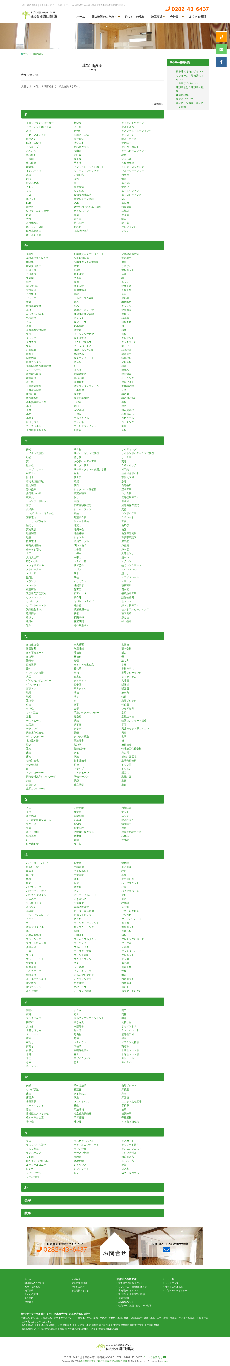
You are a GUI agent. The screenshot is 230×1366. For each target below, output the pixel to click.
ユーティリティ (35, 1105)
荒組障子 (126, 142)
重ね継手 (126, 258)
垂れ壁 (77, 668)
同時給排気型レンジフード (41, 776)
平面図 (125, 959)
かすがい (126, 266)
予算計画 (79, 1117)
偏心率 (125, 963)
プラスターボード (131, 951)
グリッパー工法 (82, 346)
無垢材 (77, 1034)
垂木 (28, 668)
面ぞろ (125, 1046)
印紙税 (30, 166)
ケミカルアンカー (36, 370)
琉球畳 (77, 1156)
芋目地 (77, 162)
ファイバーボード (131, 919)
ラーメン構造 (81, 1152)
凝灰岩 (77, 330)
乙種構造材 (32, 222)
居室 (28, 326)
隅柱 (76, 577)
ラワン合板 (80, 1148)
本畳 (123, 975)
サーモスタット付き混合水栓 (90, 469)
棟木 (28, 1038)
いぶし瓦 (126, 158)
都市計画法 (80, 760)
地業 (28, 692)
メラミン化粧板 (130, 1042)
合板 (123, 430)
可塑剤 (77, 270)
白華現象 (79, 875)
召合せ (30, 1042)
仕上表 (77, 477)
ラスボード (127, 1140)
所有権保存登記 (130, 505)
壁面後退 (31, 963)
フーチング (80, 943)
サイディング (128, 449)
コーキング (127, 422)
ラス (28, 1140)
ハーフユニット (130, 883)
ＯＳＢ (125, 230)
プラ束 (30, 955)
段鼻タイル (80, 688)
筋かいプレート (35, 561)
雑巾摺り (126, 621)
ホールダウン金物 (36, 979)
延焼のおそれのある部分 (87, 206)
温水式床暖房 (33, 230)
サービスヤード (35, 469)
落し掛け (79, 222)
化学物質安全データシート (89, 254)
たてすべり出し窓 (84, 664)
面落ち (30, 1046)
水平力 (77, 557)
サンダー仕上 (81, 465)
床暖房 (30, 1097)
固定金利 (79, 410)
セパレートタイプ (84, 601)
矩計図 (30, 278)
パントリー (80, 890)
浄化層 (125, 545)
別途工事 (126, 967)
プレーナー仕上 (35, 959)
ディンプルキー (35, 736)
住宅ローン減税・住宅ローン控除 (134, 1305)
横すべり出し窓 (35, 1117)
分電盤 (125, 947)
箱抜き (30, 870)
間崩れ (30, 1010)
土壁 (76, 708)
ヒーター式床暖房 (84, 910)
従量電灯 (31, 541)
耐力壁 (30, 656)
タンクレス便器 (35, 672)
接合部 (77, 597)
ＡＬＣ (30, 186)
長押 (28, 811)
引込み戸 (31, 899)
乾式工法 (126, 286)
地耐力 (125, 692)
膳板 (76, 613)
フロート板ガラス (36, 943)
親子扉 (125, 222)
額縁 (76, 294)
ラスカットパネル (84, 1140)
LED (28, 202)
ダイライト (80, 680)
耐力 (123, 652)
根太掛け (79, 827)
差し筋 (77, 457)
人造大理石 (32, 557)
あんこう (31, 150)
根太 (28, 827)
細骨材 (77, 449)
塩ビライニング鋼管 (37, 210)
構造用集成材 (81, 398)
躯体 (123, 330)
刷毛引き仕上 (128, 867)
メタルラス (80, 1042)
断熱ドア (31, 688)
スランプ (31, 581)
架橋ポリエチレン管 (37, 258)
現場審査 (79, 382)
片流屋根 (31, 274)
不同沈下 (79, 935)
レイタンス (80, 1164)
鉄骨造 (30, 724)
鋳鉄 (123, 696)
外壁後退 (31, 294)
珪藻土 (30, 354)
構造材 (77, 394)
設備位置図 (127, 597)
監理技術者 (80, 290)
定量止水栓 (127, 716)
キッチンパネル (35, 314)
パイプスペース (130, 890)
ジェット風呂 (81, 521)
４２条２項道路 (130, 1121)
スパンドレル (128, 569)
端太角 (77, 887)
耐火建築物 (32, 644)
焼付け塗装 (80, 1085)
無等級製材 (127, 1034)
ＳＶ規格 (79, 190)
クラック (31, 338)
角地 (123, 274)
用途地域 (79, 1109)
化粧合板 (126, 362)
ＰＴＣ (30, 919)
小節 (28, 414)
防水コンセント (35, 987)
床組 (28, 1093)
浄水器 (125, 549)
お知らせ (76, 1279)
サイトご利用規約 (174, 1286)
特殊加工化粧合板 (131, 748)
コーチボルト (33, 426)
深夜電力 (31, 517)
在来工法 (31, 473)
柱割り (125, 870)
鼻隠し (125, 875)
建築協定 (126, 374)
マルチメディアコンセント (89, 1018)
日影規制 (79, 815)
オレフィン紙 (128, 226)
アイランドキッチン (132, 122)
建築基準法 (80, 374)
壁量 (76, 963)
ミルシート (32, 1034)
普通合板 (126, 931)
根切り (77, 823)
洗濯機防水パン (35, 609)
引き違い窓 (80, 899)
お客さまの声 (78, 1286)
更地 (123, 461)
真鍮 (76, 513)
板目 (123, 154)
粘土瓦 (77, 835)
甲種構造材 (127, 386)
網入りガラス (128, 138)
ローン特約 (32, 1176)
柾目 (28, 1014)
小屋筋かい (127, 414)
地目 (76, 696)
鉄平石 (77, 724)
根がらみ (31, 823)
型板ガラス (127, 270)
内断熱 (125, 174)
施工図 (77, 589)
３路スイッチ (128, 465)
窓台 (76, 1014)
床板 (28, 752)
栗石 (28, 346)
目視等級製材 (81, 1050)
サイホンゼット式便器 (86, 453)
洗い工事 (79, 142)
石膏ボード (80, 593)
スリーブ (126, 581)
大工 (28, 676)
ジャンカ (79, 537)
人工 (28, 807)
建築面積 (31, 378)
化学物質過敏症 (130, 254)
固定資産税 (127, 410)
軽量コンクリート (84, 358)
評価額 (125, 903)
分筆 (28, 951)
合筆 (123, 294)
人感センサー (128, 553)
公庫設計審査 (33, 386)
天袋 (123, 732)
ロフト (77, 1172)
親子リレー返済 (35, 226)
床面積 (125, 1097)
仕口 (76, 485)
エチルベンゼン (130, 190)
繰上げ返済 (80, 338)
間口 (123, 1010)
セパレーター (33, 601)
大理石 (125, 680)
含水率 (125, 298)
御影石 (30, 1022)
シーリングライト (36, 521)
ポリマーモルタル (131, 991)
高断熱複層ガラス (36, 402)
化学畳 (30, 254)
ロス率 (125, 1168)
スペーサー (32, 573)
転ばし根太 (32, 422)
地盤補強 (79, 533)
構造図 (125, 394)
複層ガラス (127, 927)
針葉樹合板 (80, 517)
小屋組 (77, 414)
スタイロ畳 (80, 561)
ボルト (125, 987)
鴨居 (76, 282)
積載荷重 (126, 585)
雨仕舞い (79, 138)
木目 (28, 1054)
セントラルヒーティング (135, 609)
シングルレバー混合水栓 (40, 513)
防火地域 (79, 983)
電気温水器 (32, 740)
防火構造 (31, 983)
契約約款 (31, 358)
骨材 (28, 410)
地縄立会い (80, 529)
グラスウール (128, 342)
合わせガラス (81, 146)
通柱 (28, 748)
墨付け (30, 577)
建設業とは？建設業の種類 (131, 1294)
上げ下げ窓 (127, 126)
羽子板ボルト (81, 870)
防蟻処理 (126, 983)
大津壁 (125, 214)
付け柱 (30, 708)
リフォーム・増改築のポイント (133, 1286)
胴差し (125, 772)
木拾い (125, 314)
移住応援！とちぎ (80, 1290)
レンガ (30, 1168)
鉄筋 (76, 720)
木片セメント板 (130, 1050)
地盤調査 (31, 533)
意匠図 (77, 154)
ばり (123, 887)
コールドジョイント (85, 426)
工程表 (77, 402)
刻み (76, 305)
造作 (28, 625)
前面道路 (126, 613)
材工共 (125, 469)
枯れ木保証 (32, 286)
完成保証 (31, 290)
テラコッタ (32, 728)
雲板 (123, 334)
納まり (125, 218)
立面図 (30, 1156)
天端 (76, 732)
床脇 (76, 756)
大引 (28, 218)
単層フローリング (131, 672)
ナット (125, 811)
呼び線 (77, 1121)
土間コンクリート (36, 788)
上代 (28, 553)
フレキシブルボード (132, 939)
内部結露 (126, 807)
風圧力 (125, 923)
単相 (76, 672)
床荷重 (125, 1089)
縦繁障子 (31, 664)
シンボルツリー (130, 513)
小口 (28, 406)
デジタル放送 (81, 736)
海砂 (123, 178)
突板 (28, 704)
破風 (76, 879)
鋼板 (123, 402)
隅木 (76, 573)
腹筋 (28, 883)
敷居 (76, 481)
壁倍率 (77, 278)
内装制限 (79, 807)
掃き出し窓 (32, 867)
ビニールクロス (130, 910)
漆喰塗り (31, 489)
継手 (76, 704)
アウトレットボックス (38, 126)
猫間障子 (126, 823)
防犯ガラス (80, 987)
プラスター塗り (82, 951)
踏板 (123, 935)
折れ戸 (77, 226)
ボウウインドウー (84, 979)
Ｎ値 (28, 194)
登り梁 (77, 843)
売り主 (77, 182)
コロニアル (127, 418)
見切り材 (126, 1022)
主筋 (76, 501)
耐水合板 (126, 648)
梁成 (76, 883)
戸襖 (76, 764)
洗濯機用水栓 (81, 609)
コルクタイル (81, 418)
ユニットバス (81, 1101)
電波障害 (79, 740)
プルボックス (81, 947)
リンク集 (169, 1279)
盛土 (76, 1062)
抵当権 (77, 716)
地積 (76, 692)
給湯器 (125, 318)
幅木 (28, 879)
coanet (165, 1361)
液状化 (125, 186)
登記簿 (77, 744)
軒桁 (76, 839)
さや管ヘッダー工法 (85, 461)
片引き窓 (79, 274)
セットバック (33, 597)
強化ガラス (80, 322)
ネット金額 (32, 831)
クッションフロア (84, 334)
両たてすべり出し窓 (37, 1160)
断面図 (125, 688)
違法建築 (31, 162)
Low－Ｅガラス (130, 1172)
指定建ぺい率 (33, 493)
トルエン (126, 768)
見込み (30, 1026)
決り (76, 497)
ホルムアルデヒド (84, 975)
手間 (123, 724)
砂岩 (28, 457)
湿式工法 (126, 489)
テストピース (33, 720)
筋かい (125, 557)
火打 (123, 895)
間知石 (125, 370)
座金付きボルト (130, 473)
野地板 (125, 839)
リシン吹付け (128, 1152)
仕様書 (30, 509)
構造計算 (31, 394)
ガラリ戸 (31, 298)
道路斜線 (31, 784)
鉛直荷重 (126, 206)
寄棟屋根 (126, 1117)
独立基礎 (79, 784)
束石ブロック (128, 700)
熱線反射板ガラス (131, 831)
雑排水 (30, 477)
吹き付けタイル (35, 927)
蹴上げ (125, 346)
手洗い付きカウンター (86, 712)
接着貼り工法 (128, 593)
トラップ (79, 768)
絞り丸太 (31, 497)
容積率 (125, 1105)
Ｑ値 (28, 322)
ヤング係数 (32, 1089)
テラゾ (77, 728)
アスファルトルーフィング (136, 130)
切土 (123, 326)
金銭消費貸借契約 (36, 330)
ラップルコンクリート (86, 1144)
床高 (123, 1093)
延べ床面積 (32, 843)
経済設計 (126, 350)
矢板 (28, 1085)
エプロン (31, 198)
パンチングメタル (36, 895)
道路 (123, 780)
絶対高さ (31, 613)
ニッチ (125, 815)
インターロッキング (132, 166)
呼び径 (30, 1121)
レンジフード (81, 1168)
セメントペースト (36, 605)
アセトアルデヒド (36, 134)
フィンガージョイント (86, 923)
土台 (123, 784)
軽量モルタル (33, 362)
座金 (76, 473)
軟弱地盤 (31, 815)
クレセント (127, 338)
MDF (124, 198)
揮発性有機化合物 (84, 314)
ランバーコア (33, 1152)
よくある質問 (197, 16)
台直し (77, 676)
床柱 (28, 756)
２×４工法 (32, 712)
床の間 (125, 752)
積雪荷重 (31, 589)
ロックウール (33, 1172)
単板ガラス (127, 668)
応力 (28, 214)
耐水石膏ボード (35, 652)
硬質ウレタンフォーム (86, 386)
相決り (77, 122)
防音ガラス (127, 979)
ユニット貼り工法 (131, 1101)
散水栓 (30, 465)
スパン (77, 569)
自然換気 (126, 485)
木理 (28, 1058)
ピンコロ (126, 915)
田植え (77, 656)
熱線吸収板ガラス (84, 831)
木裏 (28, 302)
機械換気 (126, 302)
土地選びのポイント (187, 83)
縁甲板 (30, 206)
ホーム (81, 16)
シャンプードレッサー (38, 501)
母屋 (28, 1062)
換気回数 (79, 286)
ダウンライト (33, 684)
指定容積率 (80, 493)
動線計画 (126, 776)
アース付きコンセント (133, 150)
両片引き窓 (127, 1156)
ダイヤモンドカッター (38, 680)
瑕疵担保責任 (33, 266)
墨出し (125, 573)
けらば (77, 370)
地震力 (77, 525)
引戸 (123, 899)
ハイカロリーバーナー (38, 862)
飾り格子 (31, 262)
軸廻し (30, 525)
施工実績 (156, 16)
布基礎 (77, 819)
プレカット (127, 955)
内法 (28, 178)
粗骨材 (30, 621)
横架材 (125, 210)
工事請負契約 (33, 390)
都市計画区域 (128, 756)
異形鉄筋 (31, 154)
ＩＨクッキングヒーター (40, 122)
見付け (77, 1030)
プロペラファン (82, 959)
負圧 (28, 923)
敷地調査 (31, 485)
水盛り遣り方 (33, 1030)
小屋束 (30, 418)
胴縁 (76, 780)
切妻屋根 (79, 326)
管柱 (28, 334)
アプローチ (127, 134)
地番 (28, 696)
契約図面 (79, 354)
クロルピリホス (82, 342)
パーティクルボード (85, 895)
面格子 (77, 1046)
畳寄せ (30, 660)
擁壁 (123, 1109)
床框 (76, 752)
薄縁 (28, 174)
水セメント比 (128, 1026)
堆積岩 (77, 652)
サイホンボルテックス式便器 (137, 453)
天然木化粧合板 (35, 732)
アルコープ (32, 146)
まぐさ (77, 1010)
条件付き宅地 (33, 549)
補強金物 (31, 975)
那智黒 (77, 811)
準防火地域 (80, 545)
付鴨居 (125, 704)
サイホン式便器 (35, 453)
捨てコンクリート (131, 565)
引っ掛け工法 (33, 903)
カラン (125, 282)
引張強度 (79, 903)
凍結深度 (126, 744)
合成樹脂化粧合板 (36, 430)
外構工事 (126, 290)
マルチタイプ (33, 1018)
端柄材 (125, 862)
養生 (76, 1105)
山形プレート (128, 1085)
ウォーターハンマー (132, 170)
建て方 (125, 660)
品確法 (30, 910)
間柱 (123, 1014)
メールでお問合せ (153, 1357)
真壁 (123, 509)
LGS (76, 202)
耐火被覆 (79, 644)
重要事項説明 (128, 537)
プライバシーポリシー (176, 1290)
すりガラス (80, 581)
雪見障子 (31, 1101)
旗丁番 (30, 875)
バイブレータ (33, 887)
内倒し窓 (79, 174)
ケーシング (127, 378)
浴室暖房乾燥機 (82, 1113)
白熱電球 (79, 867)
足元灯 (77, 130)
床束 (76, 1097)
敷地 (123, 481)
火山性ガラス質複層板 (86, 262)
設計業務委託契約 (36, 593)
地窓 (28, 537)
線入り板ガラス (130, 605)
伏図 (76, 931)
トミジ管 (126, 764)
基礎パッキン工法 (84, 310)
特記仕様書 (32, 764)
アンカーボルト (130, 146)
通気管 (30, 700)
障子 (28, 505)
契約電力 (126, 354)
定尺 (123, 712)
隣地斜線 (79, 1160)
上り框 (77, 126)
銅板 (28, 780)
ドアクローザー (35, 772)
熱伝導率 (31, 835)
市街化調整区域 (35, 481)
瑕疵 (123, 262)
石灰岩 (125, 589)
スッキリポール (35, 565)
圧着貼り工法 (81, 134)
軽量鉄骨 (126, 358)
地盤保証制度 (128, 533)
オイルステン (81, 210)
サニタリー (127, 457)
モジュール (127, 1058)
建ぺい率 (79, 378)
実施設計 (31, 529)
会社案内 (175, 16)
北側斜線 (126, 310)
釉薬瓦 (77, 1089)
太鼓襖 (125, 644)
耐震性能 (79, 648)
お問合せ (29, 1301)
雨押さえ (31, 138)
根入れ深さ (127, 819)
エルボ (125, 202)
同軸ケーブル (81, 776)
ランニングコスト (131, 1148)
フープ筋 (126, 943)
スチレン (126, 561)
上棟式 (77, 553)
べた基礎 (79, 967)
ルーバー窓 (127, 1160)
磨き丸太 (79, 1022)
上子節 (77, 549)
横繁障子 (126, 1113)
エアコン (126, 182)
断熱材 (125, 684)
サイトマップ (172, 1283)
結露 (123, 366)
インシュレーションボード (89, 166)
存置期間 (79, 621)
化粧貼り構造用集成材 (38, 366)
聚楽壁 (125, 541)
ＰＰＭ (77, 919)
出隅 (123, 736)
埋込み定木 (32, 182)
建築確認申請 (33, 374)
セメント (126, 601)
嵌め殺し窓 (127, 879)
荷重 (76, 266)
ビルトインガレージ (37, 915)
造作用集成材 (81, 625)
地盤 (123, 529)
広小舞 (125, 907)
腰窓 (123, 406)
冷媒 (123, 1164)
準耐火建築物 (33, 545)
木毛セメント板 (130, 1054)
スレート (31, 585)
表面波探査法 (81, 907)
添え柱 (125, 617)
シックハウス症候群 (85, 489)
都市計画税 (32, 760)
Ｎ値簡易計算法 (82, 194)
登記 (28, 744)
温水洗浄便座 (81, 230)
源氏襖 (30, 382)
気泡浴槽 (31, 318)
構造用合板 (32, 398)
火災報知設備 (81, 258)
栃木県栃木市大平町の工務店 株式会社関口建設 (103, 1361)
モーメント (32, 1066)
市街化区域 (127, 477)
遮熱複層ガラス (130, 497)
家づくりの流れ (134, 16)
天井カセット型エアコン (135, 728)
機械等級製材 (33, 305)
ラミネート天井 (130, 1144)
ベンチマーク (33, 971)
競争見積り (127, 322)
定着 (28, 716)
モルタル (126, 1062)
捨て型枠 (79, 565)
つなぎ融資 (127, 708)
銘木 (123, 1038)
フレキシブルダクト (85, 939)
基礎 (28, 310)
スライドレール (130, 577)
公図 (123, 390)
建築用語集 (182, 94)
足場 (28, 130)
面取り (30, 1050)
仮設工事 (31, 270)
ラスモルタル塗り (36, 1144)
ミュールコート (130, 1030)
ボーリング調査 (82, 991)
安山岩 (77, 150)
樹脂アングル (81, 541)
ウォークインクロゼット (87, 170)
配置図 (77, 862)
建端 (76, 660)
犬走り (77, 158)
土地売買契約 (128, 760)
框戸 (28, 282)
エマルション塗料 (84, 198)
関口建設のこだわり (104, 16)
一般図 (30, 158)
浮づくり (79, 178)
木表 (76, 302)
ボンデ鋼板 (32, 991)
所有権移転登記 (82, 505)
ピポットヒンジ (82, 915)
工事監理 (79, 390)
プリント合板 (81, 955)
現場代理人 (127, 382)
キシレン (126, 305)
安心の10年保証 (79, 1283)
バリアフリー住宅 (36, 890)
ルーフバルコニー (36, 1164)
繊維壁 (77, 605)
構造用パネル (128, 398)
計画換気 (31, 350)
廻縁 (123, 1018)
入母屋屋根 (127, 162)
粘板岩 (125, 835)
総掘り (30, 617)
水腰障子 (79, 1026)
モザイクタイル (82, 1058)
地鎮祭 (125, 525)
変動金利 (31, 967)
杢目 (76, 1054)
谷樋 (123, 664)
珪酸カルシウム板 (84, 350)
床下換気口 (80, 1093)
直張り (125, 521)
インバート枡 (33, 170)
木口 (76, 406)
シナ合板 (126, 493)
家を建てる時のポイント (190, 71)
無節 (76, 1038)
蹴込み (77, 362)
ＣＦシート (127, 517)
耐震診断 (31, 648)
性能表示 (79, 585)
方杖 (123, 971)
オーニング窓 (33, 234)
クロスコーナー (35, 342)
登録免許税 (80, 748)
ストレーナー (33, 569)
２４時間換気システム (38, 819)
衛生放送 (79, 186)
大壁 (76, 214)
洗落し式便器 (33, 142)
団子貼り (79, 684)
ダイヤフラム (128, 676)
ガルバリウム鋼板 (84, 298)
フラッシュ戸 (33, 939)
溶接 (28, 1109)
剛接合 (77, 430)
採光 (28, 449)
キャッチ (79, 318)
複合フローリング (84, 927)
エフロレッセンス (131, 194)
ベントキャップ (82, 971)
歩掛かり (31, 947)
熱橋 (123, 827)
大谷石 (77, 218)
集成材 (125, 501)
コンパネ (79, 422)
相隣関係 (79, 617)
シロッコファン (82, 509)
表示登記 (31, 907)
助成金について (185, 99)
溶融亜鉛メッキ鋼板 (37, 1113)
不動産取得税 (33, 935)
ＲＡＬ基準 (32, 1148)
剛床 (123, 426)
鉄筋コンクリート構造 (133, 720)
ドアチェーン (81, 772)
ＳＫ (28, 190)
